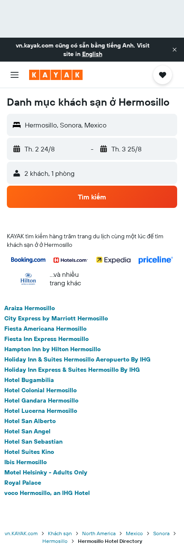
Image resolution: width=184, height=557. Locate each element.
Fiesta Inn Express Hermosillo (46, 339)
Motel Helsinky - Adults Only (45, 472)
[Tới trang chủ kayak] (56, 75)
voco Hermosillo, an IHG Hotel (47, 493)
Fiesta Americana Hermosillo (45, 328)
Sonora (161, 533)
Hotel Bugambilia (29, 380)
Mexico (134, 533)
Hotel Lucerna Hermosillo (40, 411)
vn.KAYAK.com (21, 533)
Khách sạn (60, 533)
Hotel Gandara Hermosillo (41, 400)
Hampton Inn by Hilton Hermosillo (52, 349)
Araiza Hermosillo (29, 308)
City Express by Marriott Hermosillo (56, 318)
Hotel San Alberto (30, 421)
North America (99, 533)
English (92, 54)
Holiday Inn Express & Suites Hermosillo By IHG (72, 369)
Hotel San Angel (27, 431)
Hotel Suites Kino (29, 452)
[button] (174, 49)
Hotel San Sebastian (33, 441)
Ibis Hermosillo (25, 462)
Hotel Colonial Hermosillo (40, 390)
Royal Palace (22, 482)
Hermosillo (55, 541)
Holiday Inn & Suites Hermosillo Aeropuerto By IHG (77, 359)
